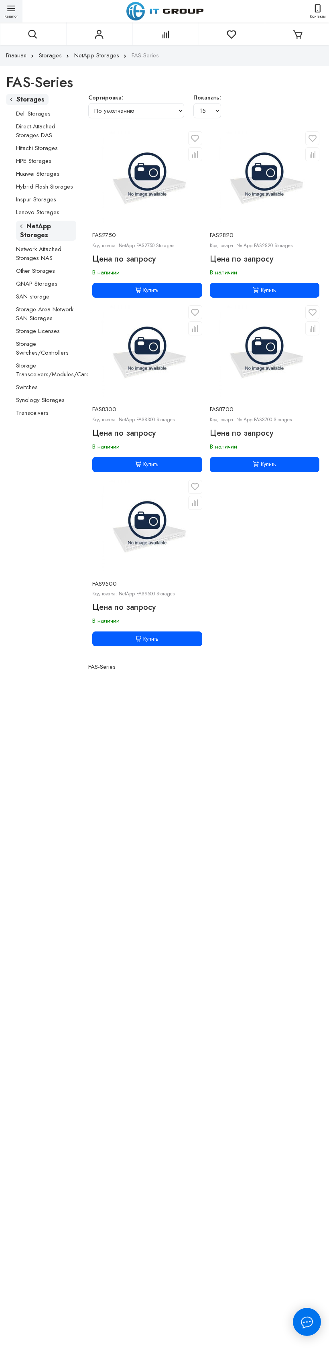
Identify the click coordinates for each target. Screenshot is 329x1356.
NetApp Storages (96, 55)
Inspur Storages (36, 199)
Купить (150, 290)
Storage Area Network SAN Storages (44, 314)
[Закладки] (231, 34)
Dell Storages (33, 113)
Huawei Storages (37, 173)
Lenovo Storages (37, 212)
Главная (16, 55)
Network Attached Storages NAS (38, 253)
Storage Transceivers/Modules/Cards (54, 370)
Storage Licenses (38, 331)
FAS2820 (222, 235)
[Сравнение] (165, 34)
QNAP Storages (36, 283)
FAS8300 (104, 409)
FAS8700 (222, 409)
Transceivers (32, 412)
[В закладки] (195, 138)
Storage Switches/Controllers (42, 348)
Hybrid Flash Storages (44, 186)
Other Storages (35, 270)
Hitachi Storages (37, 148)
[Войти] (98, 34)
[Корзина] (297, 34)
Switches (27, 387)
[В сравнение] (195, 154)
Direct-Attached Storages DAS (35, 131)
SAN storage (32, 296)
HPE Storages (33, 160)
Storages (50, 55)
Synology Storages (40, 400)
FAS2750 (104, 235)
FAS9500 (104, 583)
